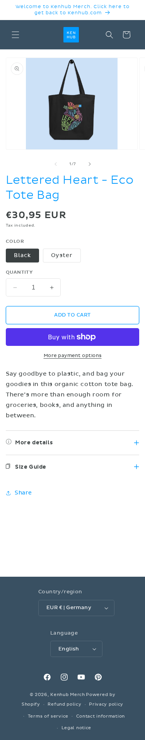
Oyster (62, 255)
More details (34, 442)
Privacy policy (106, 704)
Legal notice (76, 727)
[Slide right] (89, 164)
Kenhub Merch (67, 694)
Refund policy (64, 704)
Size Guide (30, 467)
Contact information (100, 716)
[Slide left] (55, 164)
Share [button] (23, 492)
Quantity (19, 272)
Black (22, 255)
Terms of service (48, 716)
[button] (15, 34)
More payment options (73, 355)
